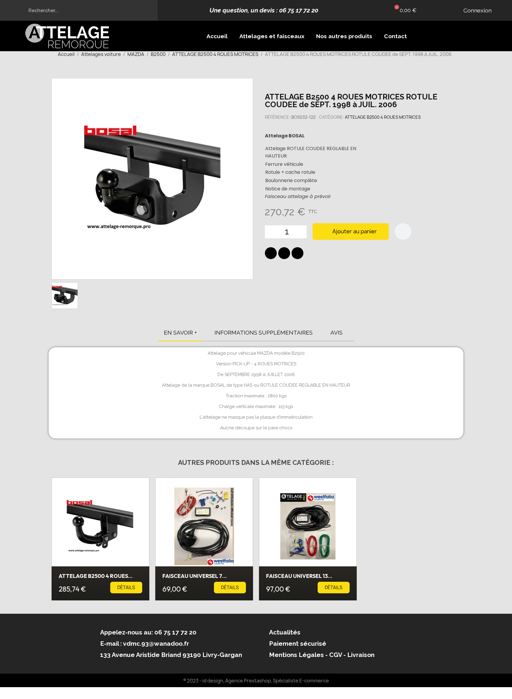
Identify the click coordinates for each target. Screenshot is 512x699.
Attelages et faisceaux (271, 36)
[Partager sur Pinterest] (297, 253)
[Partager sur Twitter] (284, 253)
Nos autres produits (344, 36)
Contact (395, 36)
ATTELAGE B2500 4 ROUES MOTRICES (383, 117)
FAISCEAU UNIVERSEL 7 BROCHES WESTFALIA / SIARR (200, 579)
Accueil (217, 36)
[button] (404, 10)
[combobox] (79, 10)
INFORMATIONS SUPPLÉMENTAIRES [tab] (264, 332)
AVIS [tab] (336, 332)
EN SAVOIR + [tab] (180, 332)
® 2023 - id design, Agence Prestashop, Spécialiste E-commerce (256, 680)
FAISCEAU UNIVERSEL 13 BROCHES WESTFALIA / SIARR (304, 579)
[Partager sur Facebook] (271, 253)
